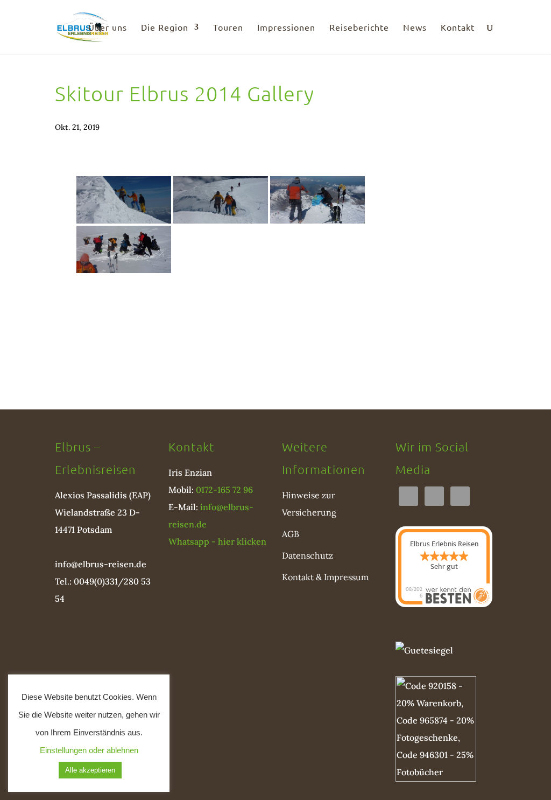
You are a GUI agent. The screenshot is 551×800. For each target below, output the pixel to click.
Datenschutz (307, 555)
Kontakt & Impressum (325, 577)
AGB (290, 533)
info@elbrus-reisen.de (100, 564)
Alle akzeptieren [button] (90, 770)
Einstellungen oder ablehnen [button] (89, 750)
